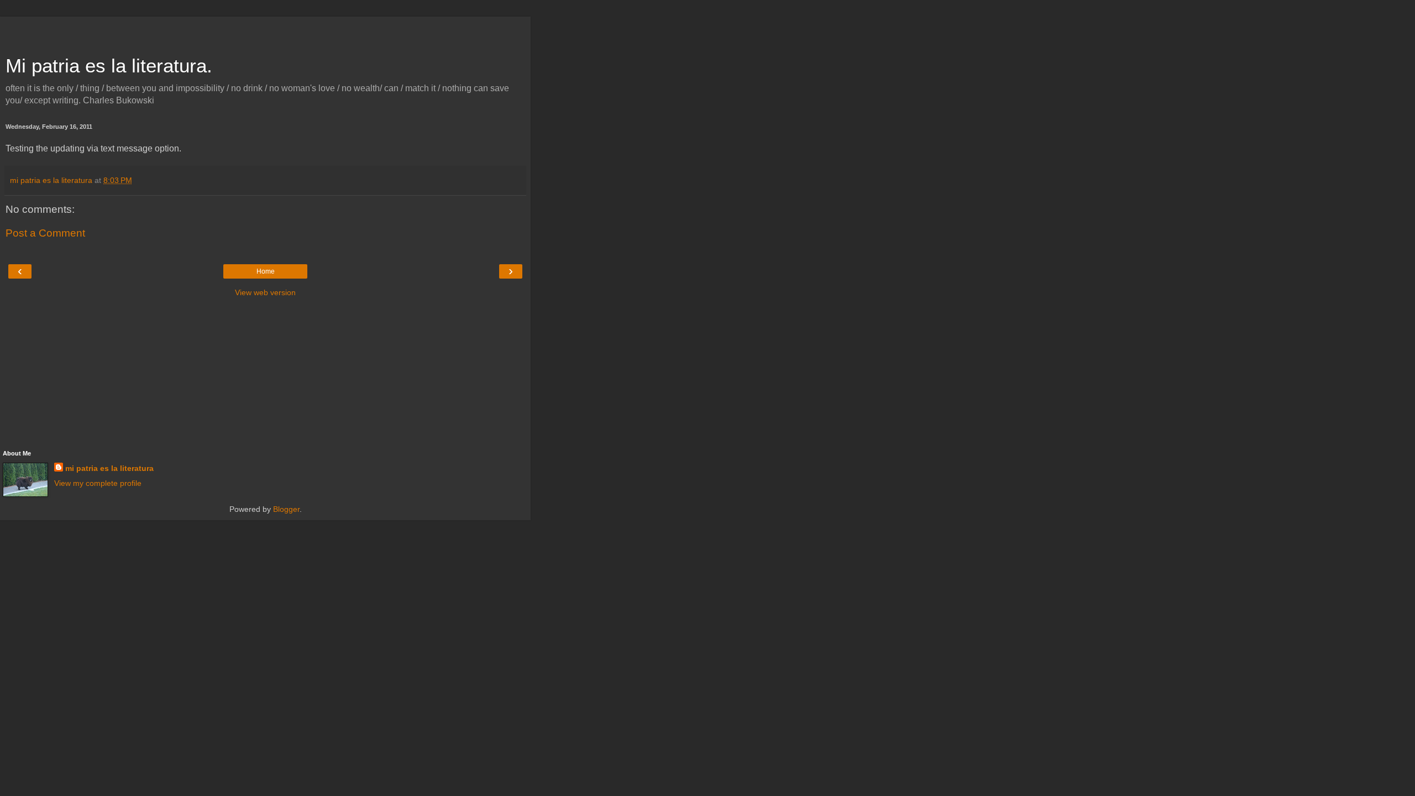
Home (265, 271)
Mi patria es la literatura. (109, 65)
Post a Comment (45, 233)
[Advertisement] (265, 30)
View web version (265, 292)
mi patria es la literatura (109, 468)
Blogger (286, 509)
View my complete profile (98, 483)
